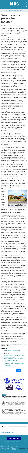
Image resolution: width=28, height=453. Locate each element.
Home (2, 10)
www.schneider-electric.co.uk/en (12, 350)
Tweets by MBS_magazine (7, 432)
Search (18, 370)
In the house (7, 365)
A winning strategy (8, 362)
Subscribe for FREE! (14, 439)
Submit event (14, 430)
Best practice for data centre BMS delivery (14, 363)
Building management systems (14, 10)
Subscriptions (3, 448)
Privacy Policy (2, 446)
